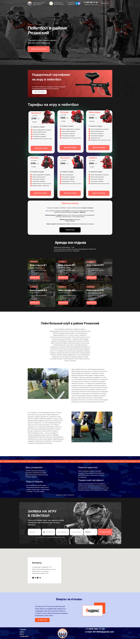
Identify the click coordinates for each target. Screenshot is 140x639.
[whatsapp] (37, 578)
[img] (79, 3)
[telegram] (40, 578)
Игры (47, 210)
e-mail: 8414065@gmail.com (99, 631)
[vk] (35, 578)
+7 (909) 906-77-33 (95, 629)
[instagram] (33, 578)
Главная (23, 629)
